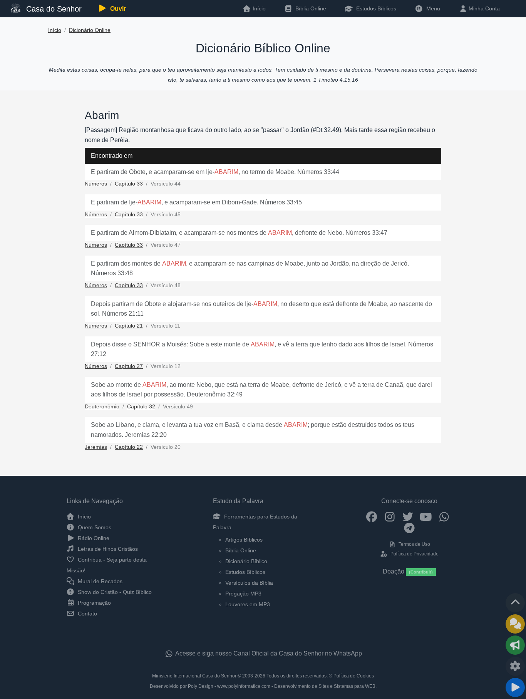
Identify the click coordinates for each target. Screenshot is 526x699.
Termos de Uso (413, 544)
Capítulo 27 (129, 366)
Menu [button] (431, 8)
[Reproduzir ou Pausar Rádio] (515, 687)
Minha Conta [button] (483, 8)
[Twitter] (408, 516)
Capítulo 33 (129, 184)
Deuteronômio (102, 407)
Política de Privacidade (413, 554)
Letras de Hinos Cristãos (107, 549)
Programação (93, 603)
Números (96, 184)
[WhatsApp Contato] (444, 516)
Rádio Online (92, 538)
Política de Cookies (353, 676)
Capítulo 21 (129, 326)
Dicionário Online (90, 30)
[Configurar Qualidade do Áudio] (515, 666)
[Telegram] (409, 528)
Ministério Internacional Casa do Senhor (194, 676)
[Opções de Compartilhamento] (515, 645)
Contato (86, 613)
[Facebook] (372, 516)
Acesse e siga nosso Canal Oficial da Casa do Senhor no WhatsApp (268, 653)
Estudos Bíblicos (375, 8)
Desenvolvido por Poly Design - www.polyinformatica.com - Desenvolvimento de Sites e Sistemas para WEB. (263, 686)
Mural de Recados (99, 581)
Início (54, 30)
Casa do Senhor (53, 9)
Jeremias (96, 447)
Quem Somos (93, 527)
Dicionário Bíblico (246, 561)
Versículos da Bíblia (249, 583)
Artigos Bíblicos (244, 540)
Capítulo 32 (141, 407)
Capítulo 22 (129, 447)
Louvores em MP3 (247, 604)
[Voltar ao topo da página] (515, 602)
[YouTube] (426, 516)
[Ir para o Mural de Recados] (515, 624)
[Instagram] (390, 516)
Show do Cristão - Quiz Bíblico (114, 592)
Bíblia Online (310, 8)
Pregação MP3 (243, 593)
